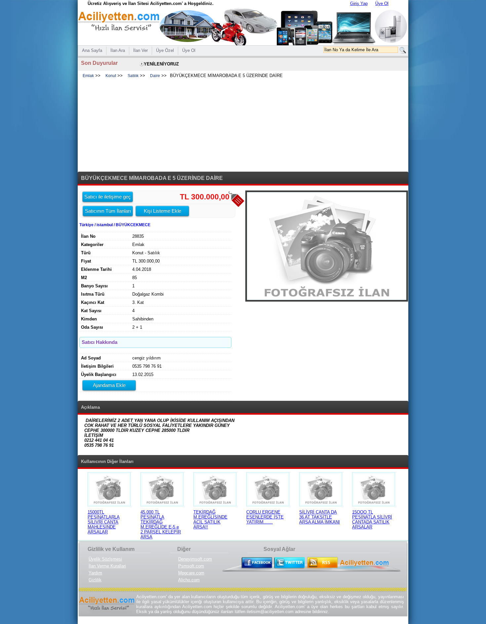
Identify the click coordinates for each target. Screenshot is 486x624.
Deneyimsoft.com (195, 559)
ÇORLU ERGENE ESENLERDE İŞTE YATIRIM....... (265, 517)
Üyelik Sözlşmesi (105, 559)
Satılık (133, 75)
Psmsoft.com (191, 565)
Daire (155, 75)
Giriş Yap (359, 3)
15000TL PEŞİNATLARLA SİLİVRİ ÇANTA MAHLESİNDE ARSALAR (104, 522)
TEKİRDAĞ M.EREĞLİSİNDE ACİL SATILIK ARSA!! (210, 519)
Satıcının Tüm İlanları (108, 211)
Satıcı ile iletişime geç (107, 196)
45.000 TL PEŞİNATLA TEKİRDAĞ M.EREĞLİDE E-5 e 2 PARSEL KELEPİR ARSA (161, 524)
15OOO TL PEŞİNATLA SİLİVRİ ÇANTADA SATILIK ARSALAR (372, 519)
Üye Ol (381, 3)
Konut (110, 75)
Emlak (88, 75)
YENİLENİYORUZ (161, 64)
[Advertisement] (243, 125)
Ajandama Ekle (109, 385)
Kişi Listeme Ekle (162, 211)
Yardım (95, 572)
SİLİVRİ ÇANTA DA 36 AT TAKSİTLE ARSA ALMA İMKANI (319, 517)
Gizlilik (95, 579)
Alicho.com (189, 579)
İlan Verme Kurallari (107, 565)
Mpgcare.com (191, 572)
